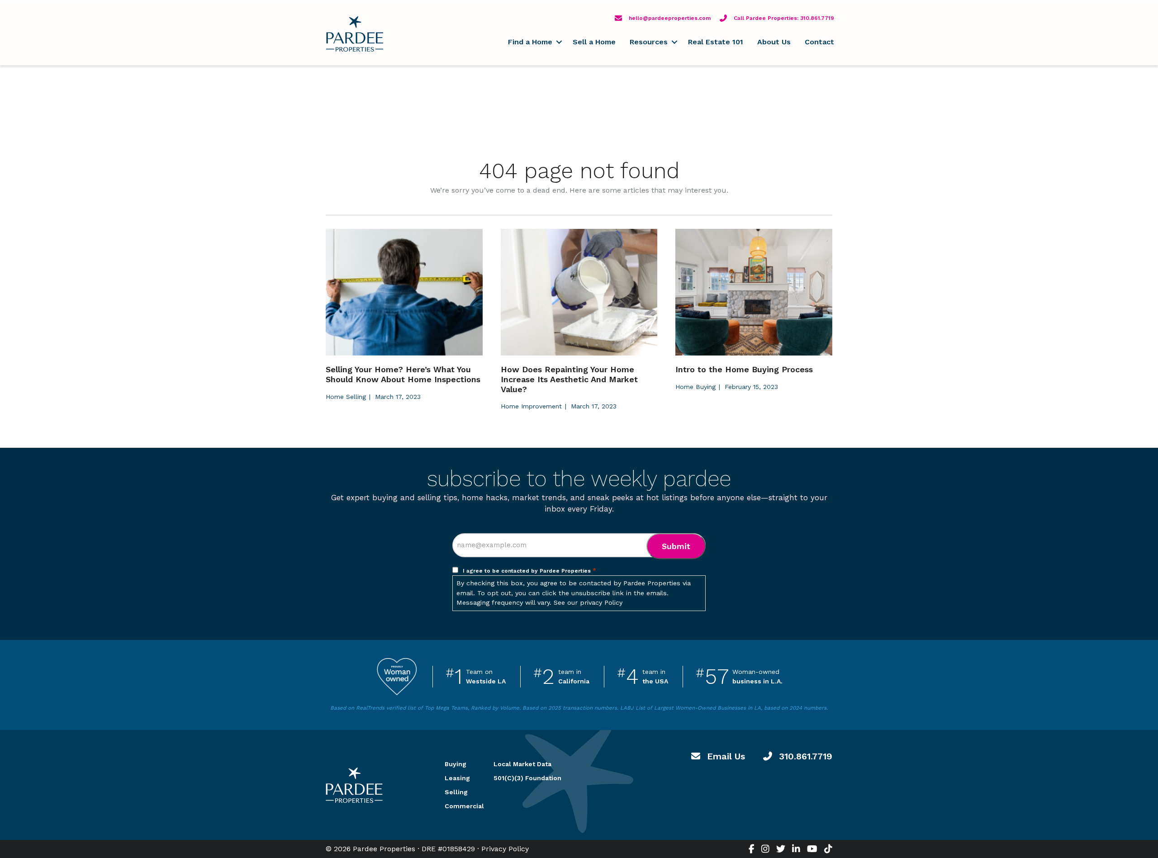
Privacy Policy (505, 848)
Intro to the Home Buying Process (744, 369)
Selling (456, 792)
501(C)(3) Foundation (527, 778)
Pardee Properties (354, 34)
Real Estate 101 (715, 42)
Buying (455, 764)
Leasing (457, 778)
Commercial (458, 806)
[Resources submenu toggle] (674, 42)
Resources (649, 42)
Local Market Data (522, 764)
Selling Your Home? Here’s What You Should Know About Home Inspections (403, 374)
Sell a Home (594, 42)
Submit (676, 546)
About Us (774, 42)
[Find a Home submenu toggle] (558, 42)
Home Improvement (531, 406)
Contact (819, 42)
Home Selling (346, 396)
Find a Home (530, 42)
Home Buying (695, 386)
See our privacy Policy (588, 602)
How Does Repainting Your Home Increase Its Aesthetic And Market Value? (569, 379)
